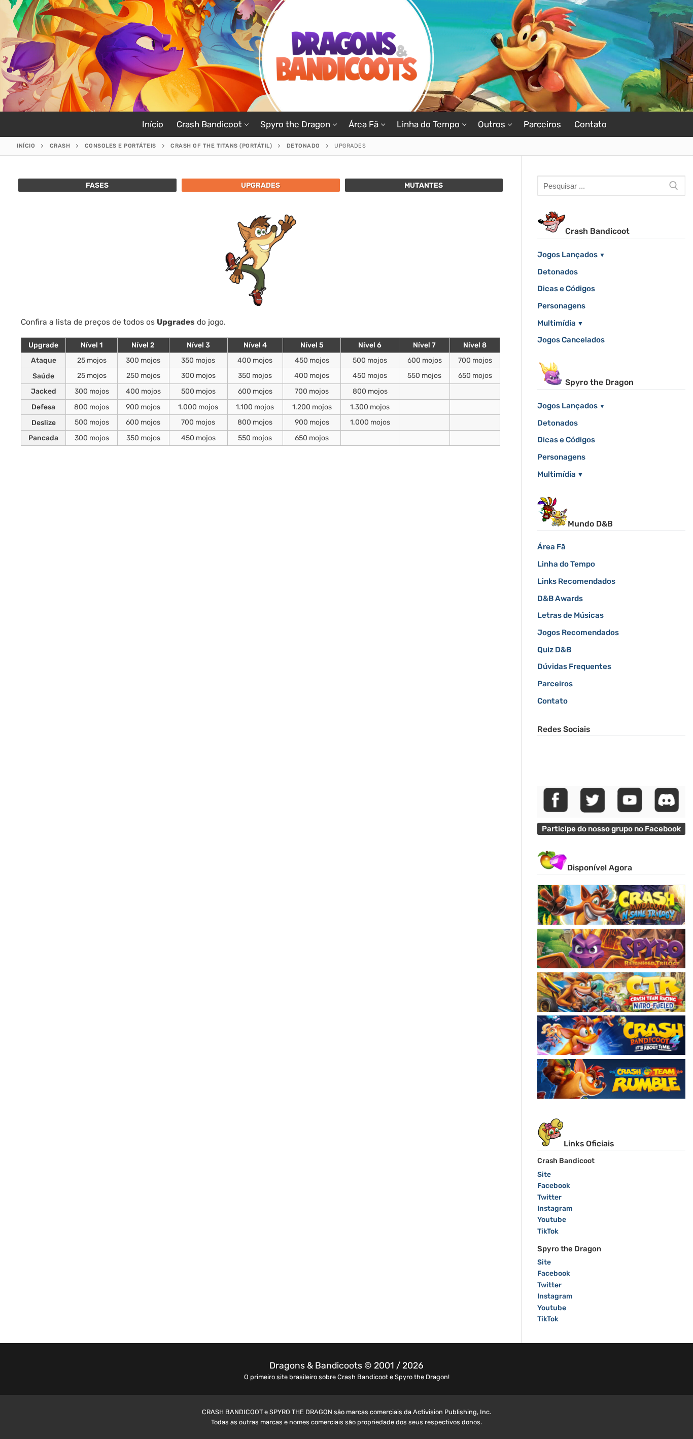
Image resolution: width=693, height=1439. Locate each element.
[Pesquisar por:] (611, 186)
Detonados (557, 271)
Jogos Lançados (567, 254)
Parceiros (555, 683)
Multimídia (556, 323)
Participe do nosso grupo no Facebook (611, 828)
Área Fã (551, 546)
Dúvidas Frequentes (574, 666)
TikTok (548, 1231)
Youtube (551, 1219)
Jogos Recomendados (578, 632)
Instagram (555, 1208)
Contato (552, 701)
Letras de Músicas (570, 615)
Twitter (549, 1197)
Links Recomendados (576, 581)
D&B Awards (560, 598)
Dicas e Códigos (566, 288)
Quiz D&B (554, 649)
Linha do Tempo (566, 564)
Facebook (553, 1185)
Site (544, 1174)
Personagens (561, 305)
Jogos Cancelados (571, 339)
